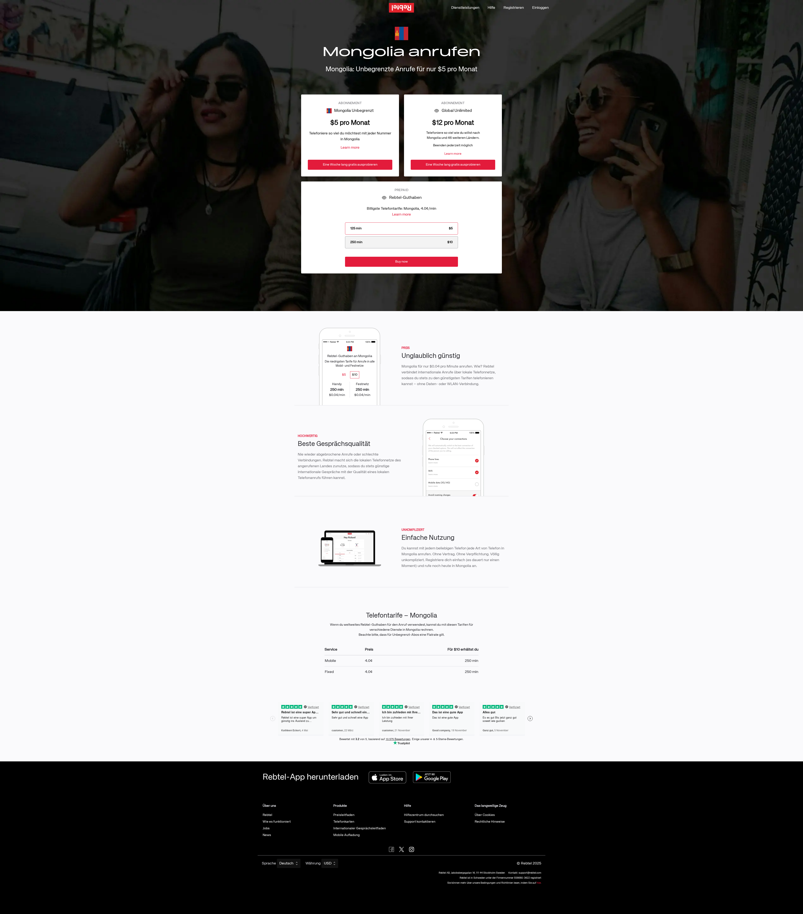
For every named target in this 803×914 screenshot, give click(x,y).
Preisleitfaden (343, 815)
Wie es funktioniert (277, 821)
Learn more (350, 147)
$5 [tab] (344, 375)
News (267, 835)
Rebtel (267, 815)
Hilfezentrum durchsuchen (424, 815)
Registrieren (514, 8)
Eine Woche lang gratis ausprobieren (350, 164)
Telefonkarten (343, 821)
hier (539, 883)
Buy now (401, 261)
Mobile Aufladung (346, 835)
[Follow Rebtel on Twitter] (401, 849)
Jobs (266, 828)
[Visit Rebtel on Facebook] (391, 849)
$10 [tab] (354, 375)
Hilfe (491, 8)
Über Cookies (485, 815)
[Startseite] (401, 8)
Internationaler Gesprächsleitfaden (359, 828)
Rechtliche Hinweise (490, 821)
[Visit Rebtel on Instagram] (411, 849)
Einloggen (540, 8)
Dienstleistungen (465, 8)
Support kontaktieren (419, 821)
